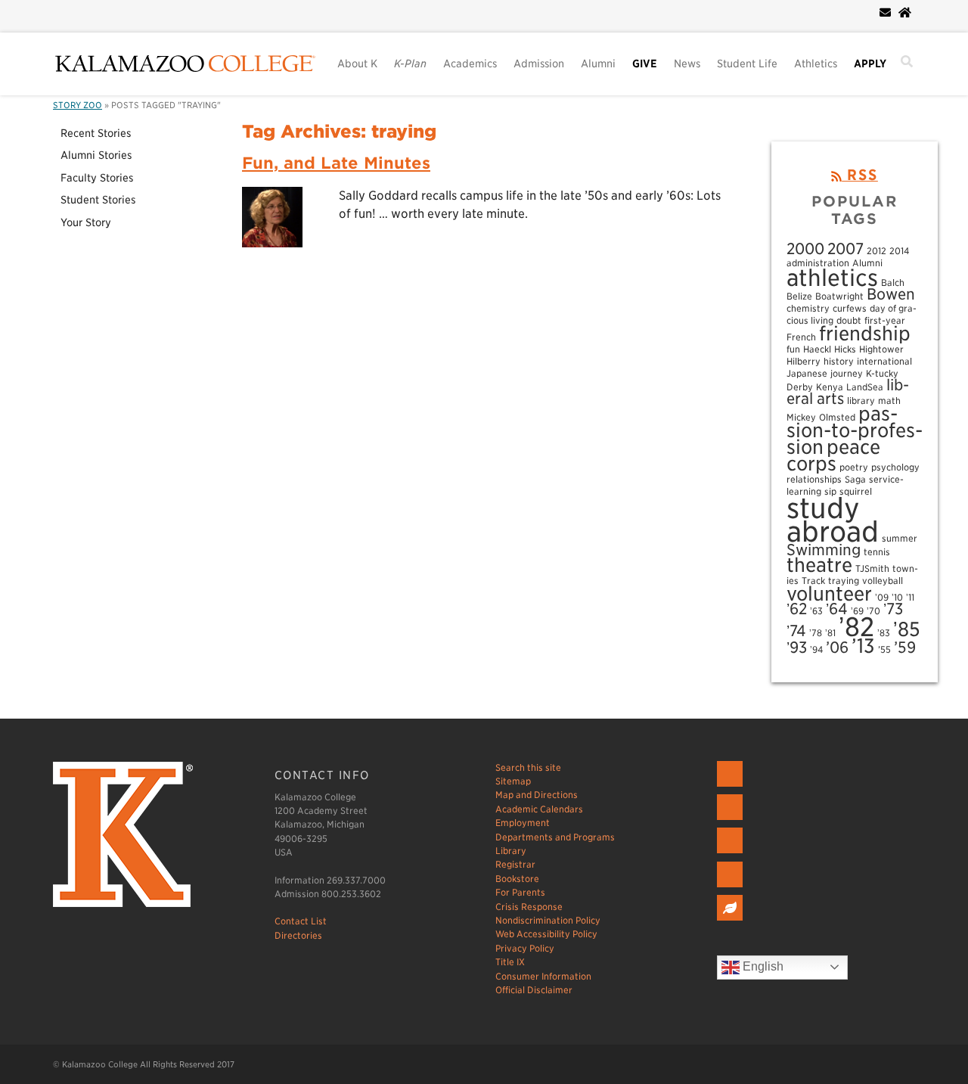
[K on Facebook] (731, 787)
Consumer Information (543, 976)
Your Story (85, 222)
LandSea (864, 387)
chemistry (808, 308)
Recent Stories (95, 133)
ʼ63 (816, 611)
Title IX (510, 962)
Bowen (891, 294)
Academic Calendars (539, 809)
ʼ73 (893, 609)
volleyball (882, 580)
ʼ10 (897, 597)
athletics (832, 277)
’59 (905, 647)
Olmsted (837, 417)
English (761, 966)
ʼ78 (815, 632)
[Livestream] (731, 921)
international (884, 361)
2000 (805, 249)
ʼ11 (910, 597)
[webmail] (885, 13)
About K (357, 63)
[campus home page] (905, 13)
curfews (850, 308)
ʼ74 (796, 631)
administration (817, 263)
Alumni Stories (96, 155)
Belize (799, 296)
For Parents (520, 892)
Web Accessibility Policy (546, 934)
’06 (837, 647)
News (687, 63)
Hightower (881, 349)
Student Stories (97, 200)
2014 (899, 250)
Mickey (801, 417)
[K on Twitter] (731, 820)
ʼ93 (796, 647)
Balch (892, 282)
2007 (845, 249)
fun (793, 349)
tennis (877, 552)
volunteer (829, 593)
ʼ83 (883, 632)
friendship (865, 333)
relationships (814, 479)
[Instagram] (731, 853)
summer (899, 538)
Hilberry (803, 361)
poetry (853, 467)
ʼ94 (816, 649)
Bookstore (517, 878)
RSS (860, 175)
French (801, 337)
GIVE (644, 63)
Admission (538, 63)
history (839, 361)
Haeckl (817, 349)
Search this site (528, 767)
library (861, 400)
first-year (884, 320)
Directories (298, 935)
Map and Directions (536, 794)
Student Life (747, 63)
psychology (895, 467)
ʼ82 (856, 626)
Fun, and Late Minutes (336, 163)
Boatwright (839, 296)
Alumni (598, 63)
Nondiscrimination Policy (547, 920)
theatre (819, 564)
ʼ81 (830, 632)
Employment (522, 822)
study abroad (832, 519)
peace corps (833, 455)
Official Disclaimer (533, 989)
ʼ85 (906, 629)
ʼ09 (882, 597)
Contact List (301, 921)
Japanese (806, 373)
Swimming (823, 550)
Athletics (815, 63)
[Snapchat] (731, 887)
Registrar (515, 864)
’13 (863, 645)
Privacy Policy (524, 948)
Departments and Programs (555, 837)
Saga (855, 479)
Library (510, 850)
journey (846, 373)
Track (813, 580)
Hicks (845, 349)
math (889, 400)
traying (843, 580)
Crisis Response (529, 906)
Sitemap (513, 781)
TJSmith (872, 568)
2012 (876, 250)
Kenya (829, 387)
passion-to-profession (854, 430)
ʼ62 (796, 609)
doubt (848, 320)
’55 (884, 649)
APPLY (870, 63)
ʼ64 (837, 609)
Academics (470, 63)
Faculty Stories (96, 178)
